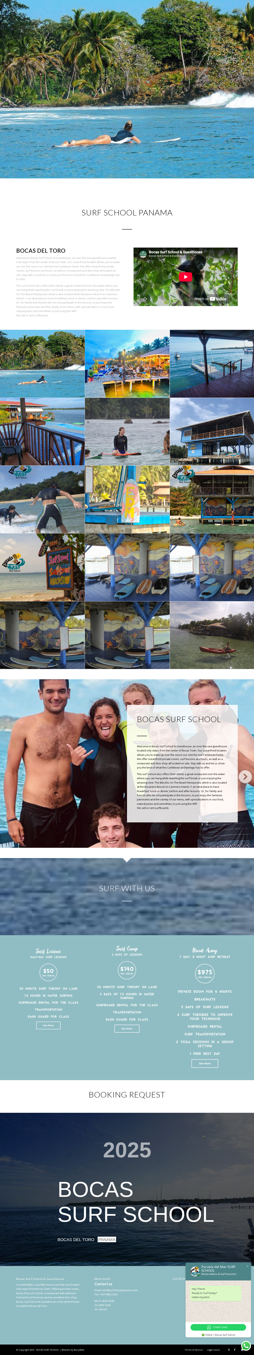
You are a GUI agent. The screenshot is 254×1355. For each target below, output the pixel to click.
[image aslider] (127, 567)
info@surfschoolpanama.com (120, 1290)
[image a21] (127, 499)
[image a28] (42, 567)
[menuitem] (194, 1350)
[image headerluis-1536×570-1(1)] (127, 635)
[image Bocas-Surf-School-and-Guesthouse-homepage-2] (42, 432)
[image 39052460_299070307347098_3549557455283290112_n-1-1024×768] (42, 364)
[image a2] (42, 499)
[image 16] (127, 364)
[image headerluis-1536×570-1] (42, 635)
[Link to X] (229, 1350)
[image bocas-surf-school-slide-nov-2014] (127, 432)
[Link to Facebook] (235, 1350)
